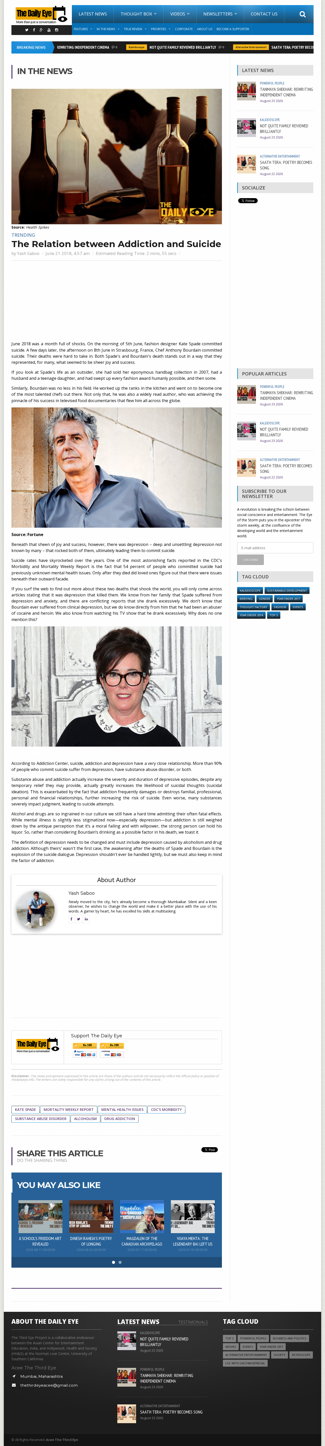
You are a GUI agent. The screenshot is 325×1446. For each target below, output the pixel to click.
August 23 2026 (271, 101)
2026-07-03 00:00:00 (192, 1250)
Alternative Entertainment (234, 47)
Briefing (246, 598)
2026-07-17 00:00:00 (142, 1250)
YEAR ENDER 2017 (288, 598)
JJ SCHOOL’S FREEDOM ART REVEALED (40, 1241)
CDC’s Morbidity (166, 1109)
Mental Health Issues (122, 1109)
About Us (204, 29)
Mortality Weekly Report (69, 1109)
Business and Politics (289, 1338)
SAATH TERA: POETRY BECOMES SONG (284, 47)
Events (298, 607)
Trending (23, 235)
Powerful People (272, 83)
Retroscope (301, 1355)
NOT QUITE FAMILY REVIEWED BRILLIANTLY (166, 47)
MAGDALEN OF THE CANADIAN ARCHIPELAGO (142, 1241)
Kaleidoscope (120, 47)
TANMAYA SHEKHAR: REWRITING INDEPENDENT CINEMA (286, 92)
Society (279, 1355)
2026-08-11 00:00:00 (40, 1250)
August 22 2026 (271, 174)
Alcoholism (85, 1118)
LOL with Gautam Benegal (245, 1363)
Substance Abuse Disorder (41, 1118)
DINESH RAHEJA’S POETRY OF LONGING (91, 1241)
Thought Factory (253, 607)
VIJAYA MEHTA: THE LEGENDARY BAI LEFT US (193, 1241)
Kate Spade (25, 1109)
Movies (230, 1347)
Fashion (280, 607)
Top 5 (274, 615)
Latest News (93, 14)
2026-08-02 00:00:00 (91, 1250)
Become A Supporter (233, 29)
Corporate (184, 29)
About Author (116, 879)
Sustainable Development (287, 590)
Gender (264, 598)
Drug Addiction (119, 1118)
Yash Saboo (28, 253)
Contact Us (264, 14)
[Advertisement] (116, 301)
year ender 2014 (251, 615)
